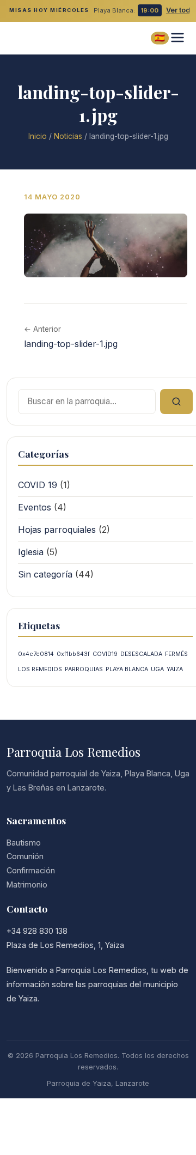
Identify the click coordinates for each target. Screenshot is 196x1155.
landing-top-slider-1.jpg (71, 343)
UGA (157, 669)
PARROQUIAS (84, 669)
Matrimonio (27, 884)
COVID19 (105, 654)
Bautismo (24, 842)
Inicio (37, 136)
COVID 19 (37, 484)
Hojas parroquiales (57, 529)
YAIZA (175, 669)
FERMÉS (176, 654)
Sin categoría (45, 574)
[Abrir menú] (177, 38)
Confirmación (31, 870)
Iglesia (31, 551)
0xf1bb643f (73, 654)
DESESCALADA (141, 654)
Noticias (68, 136)
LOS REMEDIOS (40, 669)
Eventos (34, 507)
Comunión (25, 856)
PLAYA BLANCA (127, 669)
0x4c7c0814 (36, 654)
